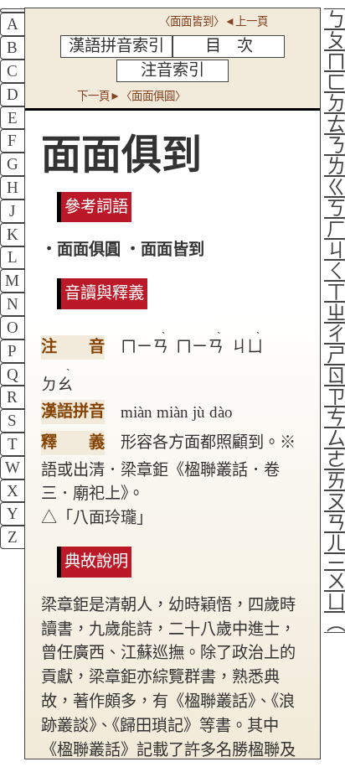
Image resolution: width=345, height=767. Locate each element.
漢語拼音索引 (116, 45)
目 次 (229, 45)
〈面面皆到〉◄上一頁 (213, 21)
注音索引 (172, 70)
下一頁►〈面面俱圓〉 (131, 96)
